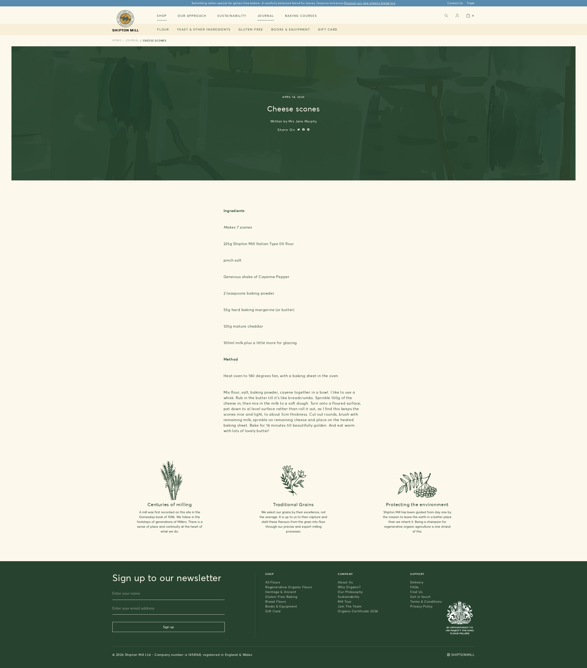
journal (132, 40)
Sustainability (349, 596)
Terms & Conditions (426, 601)
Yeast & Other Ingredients (204, 29)
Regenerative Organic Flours (288, 587)
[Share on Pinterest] (308, 129)
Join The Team (349, 606)
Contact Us (455, 3)
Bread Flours (275, 601)
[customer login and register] (457, 16)
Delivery (416, 582)
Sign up (168, 627)
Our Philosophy (350, 592)
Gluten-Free (250, 29)
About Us (345, 582)
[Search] (446, 16)
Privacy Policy (421, 606)
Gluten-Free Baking (281, 596)
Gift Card (327, 29)
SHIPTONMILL (463, 654)
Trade (471, 3)
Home (117, 40)
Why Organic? (349, 587)
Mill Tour (345, 601)
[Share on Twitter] (298, 129)
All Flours (272, 582)
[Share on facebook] (303, 129)
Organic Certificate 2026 (358, 611)
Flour (163, 29)
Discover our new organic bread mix (369, 3)
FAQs (414, 587)
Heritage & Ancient (280, 592)
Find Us (416, 592)
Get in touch (420, 596)
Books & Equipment (290, 29)
